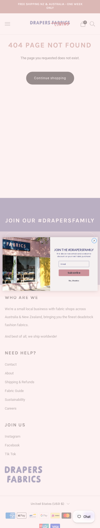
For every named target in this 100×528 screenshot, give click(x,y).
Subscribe (73, 273)
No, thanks (74, 280)
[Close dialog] (94, 240)
